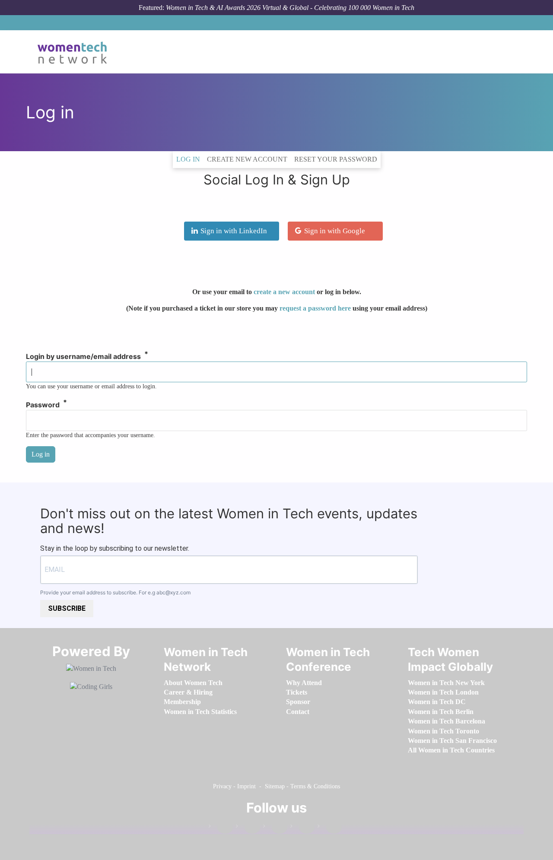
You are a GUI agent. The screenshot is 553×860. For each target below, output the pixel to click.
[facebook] (221, 828)
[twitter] (302, 828)
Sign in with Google (334, 231)
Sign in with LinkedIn (233, 231)
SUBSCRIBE (67, 608)
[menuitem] (193, 682)
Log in (189, 159)
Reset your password (335, 159)
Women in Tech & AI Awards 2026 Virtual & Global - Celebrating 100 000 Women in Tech (290, 7)
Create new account (247, 159)
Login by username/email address (83, 356)
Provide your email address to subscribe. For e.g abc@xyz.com (115, 592)
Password (43, 405)
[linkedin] (248, 828)
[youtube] (330, 828)
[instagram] (275, 828)
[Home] (75, 51)
